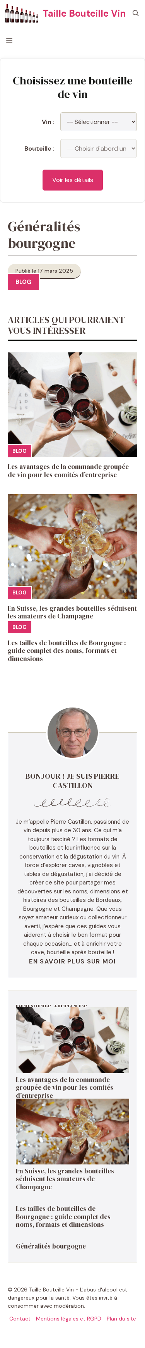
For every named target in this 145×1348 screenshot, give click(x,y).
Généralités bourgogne (51, 1246)
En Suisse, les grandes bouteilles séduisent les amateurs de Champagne (72, 612)
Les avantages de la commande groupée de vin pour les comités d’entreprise (68, 470)
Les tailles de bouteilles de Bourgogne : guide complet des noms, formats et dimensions (67, 650)
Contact (20, 1318)
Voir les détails (72, 180)
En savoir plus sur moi (72, 961)
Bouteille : (39, 148)
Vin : (48, 122)
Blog (23, 282)
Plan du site (121, 1318)
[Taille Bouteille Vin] (21, 13)
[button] (135, 13)
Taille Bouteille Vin (84, 13)
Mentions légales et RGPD (68, 1318)
